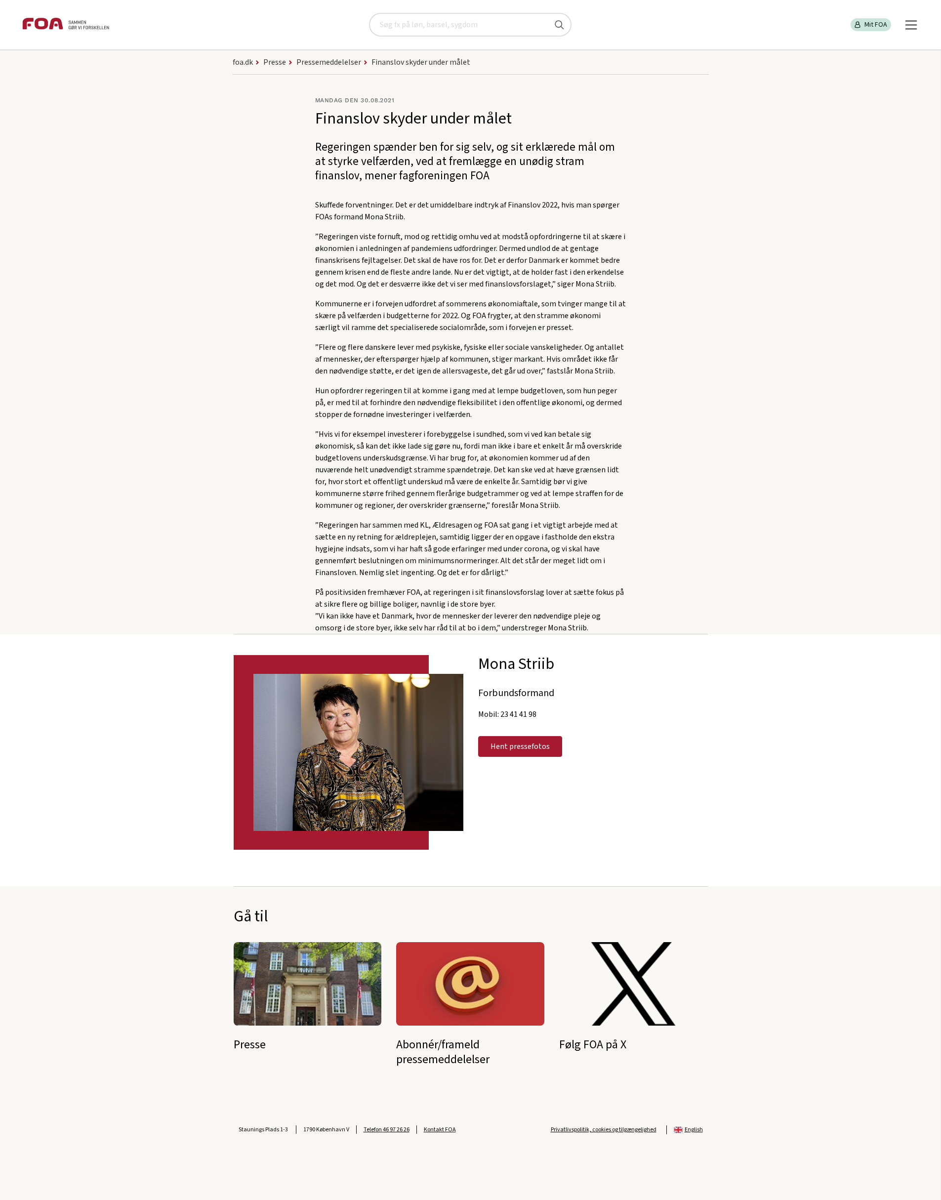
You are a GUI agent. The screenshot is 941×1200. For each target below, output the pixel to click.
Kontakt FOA (440, 1129)
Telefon (386, 1129)
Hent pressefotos (520, 746)
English (694, 1129)
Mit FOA (875, 25)
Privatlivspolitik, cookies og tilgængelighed (603, 1129)
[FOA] (65, 25)
